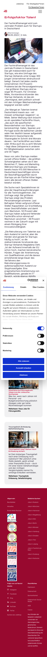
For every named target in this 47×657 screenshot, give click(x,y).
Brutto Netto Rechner (14, 510)
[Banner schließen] (43, 280)
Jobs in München (33, 506)
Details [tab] (23, 287)
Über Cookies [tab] (38, 287)
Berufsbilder (11, 502)
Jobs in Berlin (32, 523)
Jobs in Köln (32, 519)
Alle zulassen (23, 361)
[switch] (40, 336)
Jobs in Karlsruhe (33, 558)
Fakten (30, 610)
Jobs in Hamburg (33, 531)
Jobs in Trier (32, 540)
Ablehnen (24, 375)
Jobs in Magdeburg (34, 515)
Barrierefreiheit (33, 595)
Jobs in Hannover (34, 510)
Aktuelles (10, 506)
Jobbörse (20, 4)
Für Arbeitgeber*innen (35, 4)
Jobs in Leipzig (33, 544)
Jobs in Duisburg (33, 554)
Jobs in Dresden (33, 536)
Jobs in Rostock (33, 502)
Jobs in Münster (33, 527)
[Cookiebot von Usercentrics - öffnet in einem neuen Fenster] (28, 280)
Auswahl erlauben (23, 368)
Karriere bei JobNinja (14, 615)
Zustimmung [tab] (8, 287)
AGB (29, 605)
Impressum (31, 587)
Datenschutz (32, 591)
